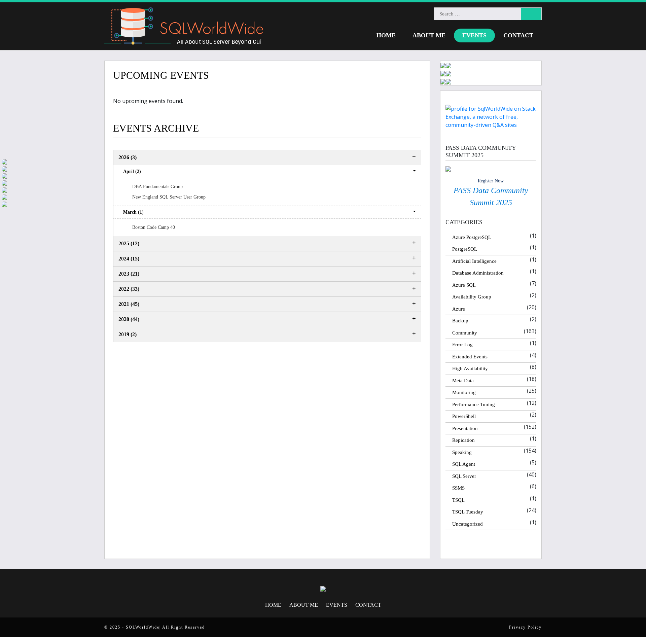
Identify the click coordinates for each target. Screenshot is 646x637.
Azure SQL (464, 285)
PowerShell (464, 416)
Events (474, 35)
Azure (458, 309)
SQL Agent (463, 464)
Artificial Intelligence (474, 261)
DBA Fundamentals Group (157, 186)
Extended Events (470, 356)
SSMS (458, 488)
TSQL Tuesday (467, 512)
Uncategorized (467, 524)
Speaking (462, 452)
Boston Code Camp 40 (154, 227)
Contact (518, 35)
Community (464, 332)
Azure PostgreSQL (471, 237)
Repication (463, 440)
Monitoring (464, 392)
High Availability (470, 368)
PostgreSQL (464, 249)
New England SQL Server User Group (169, 197)
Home (386, 35)
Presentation (465, 428)
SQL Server (464, 476)
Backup (460, 320)
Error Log (462, 344)
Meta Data (463, 380)
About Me (428, 35)
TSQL (458, 500)
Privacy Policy (525, 627)
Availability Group (471, 296)
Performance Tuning (473, 404)
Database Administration (478, 273)
